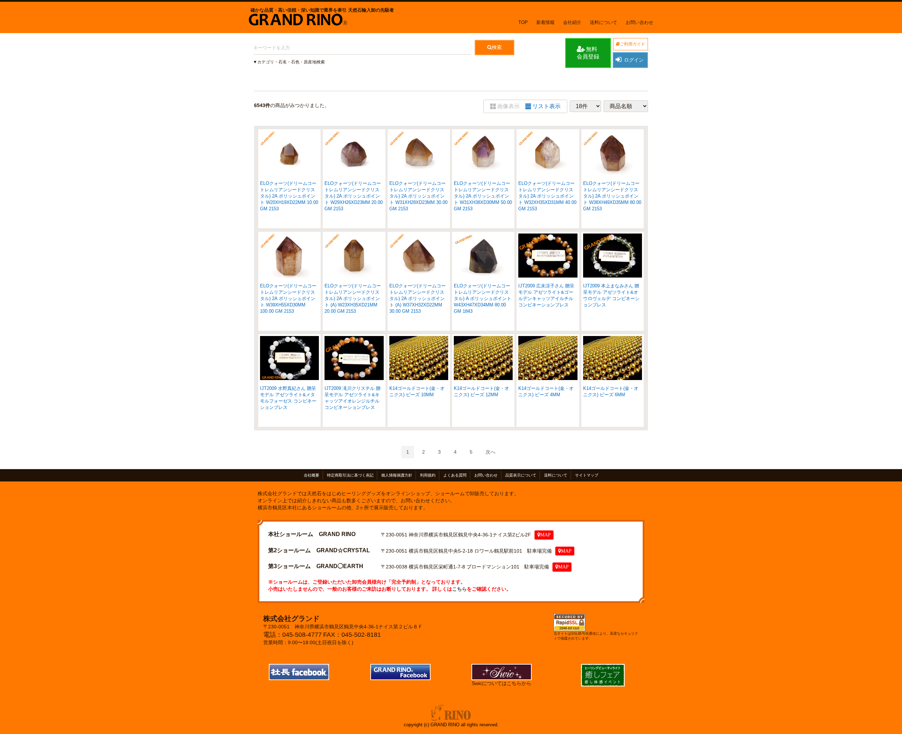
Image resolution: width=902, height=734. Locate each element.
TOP (523, 22)
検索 (497, 47)
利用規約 (427, 475)
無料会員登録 (588, 53)
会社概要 (311, 475)
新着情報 (545, 22)
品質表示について (520, 475)
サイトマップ (586, 475)
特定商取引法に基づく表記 (350, 475)
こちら (459, 588)
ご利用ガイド (632, 44)
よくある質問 (455, 475)
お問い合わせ (639, 22)
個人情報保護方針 (396, 475)
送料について (603, 22)
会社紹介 (572, 22)
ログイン (634, 60)
